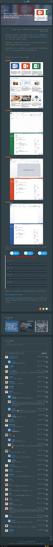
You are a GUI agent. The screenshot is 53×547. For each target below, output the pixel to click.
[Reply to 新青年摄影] (47, 387)
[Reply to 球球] (47, 435)
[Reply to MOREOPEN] (47, 466)
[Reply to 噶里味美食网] (47, 425)
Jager (14, 361)
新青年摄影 (11, 386)
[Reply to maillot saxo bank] (47, 357)
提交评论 (45, 353)
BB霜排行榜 (11, 474)
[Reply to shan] (47, 489)
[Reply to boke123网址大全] (47, 371)
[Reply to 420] (47, 451)
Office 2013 (29, 29)
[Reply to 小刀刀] (47, 499)
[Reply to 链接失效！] (47, 504)
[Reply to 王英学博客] (47, 420)
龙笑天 (10, 493)
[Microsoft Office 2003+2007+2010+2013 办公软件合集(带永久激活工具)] (26, 69)
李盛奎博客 (11, 529)
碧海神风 (11, 469)
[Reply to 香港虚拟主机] (47, 382)
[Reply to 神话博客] (47, 461)
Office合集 (34, 29)
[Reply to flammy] (47, 516)
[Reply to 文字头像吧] (47, 367)
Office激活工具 (40, 29)
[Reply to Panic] (47, 485)
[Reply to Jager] (47, 362)
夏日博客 (11, 391)
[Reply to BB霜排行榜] (47, 475)
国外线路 (41, 543)
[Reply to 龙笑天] (47, 494)
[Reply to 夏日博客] (47, 392)
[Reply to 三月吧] (47, 480)
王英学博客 (11, 419)
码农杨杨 (11, 377)
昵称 (23, 353)
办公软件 (46, 29)
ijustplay (14, 401)
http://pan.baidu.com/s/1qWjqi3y (14, 294)
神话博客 (14, 460)
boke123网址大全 (13, 370)
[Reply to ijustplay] (47, 402)
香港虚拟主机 (12, 381)
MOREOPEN (12, 465)
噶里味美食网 (12, 424)
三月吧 (10, 479)
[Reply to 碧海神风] (47, 470)
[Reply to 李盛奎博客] (47, 530)
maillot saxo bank (13, 356)
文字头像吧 (11, 366)
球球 (10, 434)
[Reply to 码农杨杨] (47, 378)
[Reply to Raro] (47, 526)
